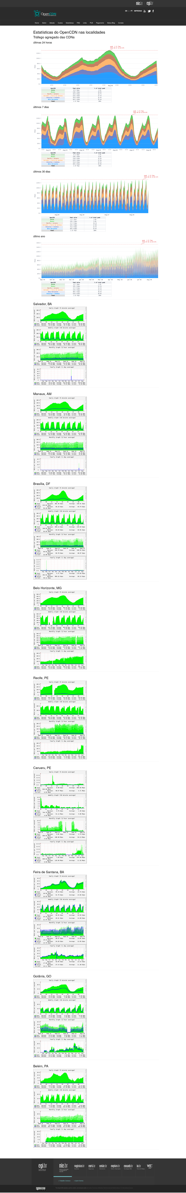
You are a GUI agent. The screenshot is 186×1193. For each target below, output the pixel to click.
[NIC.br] (54, 1167)
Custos (60, 23)
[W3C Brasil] (163, 1167)
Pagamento (100, 23)
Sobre (44, 23)
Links (85, 23)
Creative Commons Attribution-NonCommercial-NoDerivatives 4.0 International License (110, 1188)
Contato (121, 23)
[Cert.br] (90, 1167)
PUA (91, 23)
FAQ (78, 23)
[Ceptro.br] (119, 1167)
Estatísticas (70, 23)
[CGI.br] (26, 1169)
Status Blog (111, 23)
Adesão (52, 23)
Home (37, 23)
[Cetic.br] (105, 1167)
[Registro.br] (73, 1167)
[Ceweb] (150, 1167)
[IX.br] (135, 1167)
